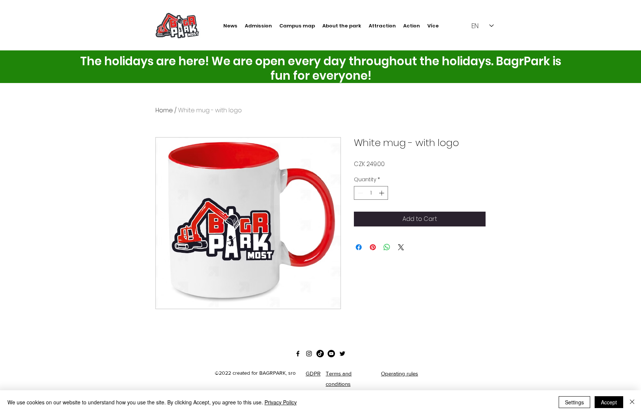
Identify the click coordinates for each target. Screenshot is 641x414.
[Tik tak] (320, 353)
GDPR (313, 373)
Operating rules (399, 373)
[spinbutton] (371, 192)
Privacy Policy (280, 402)
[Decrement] (359, 192)
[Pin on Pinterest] (372, 247)
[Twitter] (342, 353)
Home (164, 110)
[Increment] (382, 192)
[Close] (632, 402)
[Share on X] (401, 247)
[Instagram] (309, 353)
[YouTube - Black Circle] (331, 353)
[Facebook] (298, 353)
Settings (574, 402)
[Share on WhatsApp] (386, 247)
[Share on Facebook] (358, 247)
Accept (609, 402)
